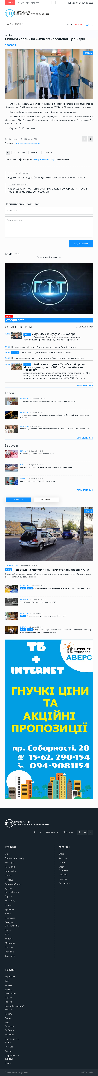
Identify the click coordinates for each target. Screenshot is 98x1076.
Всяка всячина (12, 925)
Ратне (8, 1042)
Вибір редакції (46, 500)
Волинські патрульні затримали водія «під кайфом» (41, 352)
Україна (23, 478)
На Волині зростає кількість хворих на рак (37, 453)
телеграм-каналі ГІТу (43, 159)
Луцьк (7, 1022)
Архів (69, 24)
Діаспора (9, 862)
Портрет (9, 947)
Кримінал (9, 909)
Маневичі (9, 1034)
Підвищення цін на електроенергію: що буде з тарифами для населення (47, 358)
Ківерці (8, 1009)
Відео (87, 24)
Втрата (8, 896)
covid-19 (47, 152)
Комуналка (10, 866)
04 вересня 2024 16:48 (39, 599)
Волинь (23, 451)
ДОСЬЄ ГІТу (18, 500)
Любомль (9, 1030)
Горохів (8, 997)
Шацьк (8, 1063)
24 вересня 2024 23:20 (39, 426)
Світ (7, 981)
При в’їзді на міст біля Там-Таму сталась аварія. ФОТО (51, 569)
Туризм (8, 888)
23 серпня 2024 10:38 (36, 627)
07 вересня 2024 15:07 (39, 585)
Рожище (9, 1046)
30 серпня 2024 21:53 (39, 613)
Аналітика (78, 24)
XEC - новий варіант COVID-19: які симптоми (37, 481)
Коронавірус (11, 871)
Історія (8, 905)
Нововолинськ (12, 1039)
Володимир (10, 993)
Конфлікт (9, 938)
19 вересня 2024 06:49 (36, 478)
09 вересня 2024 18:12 (30, 565)
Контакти (52, 832)
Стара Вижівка (12, 1055)
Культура (23, 627)
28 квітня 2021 (32, 139)
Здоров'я (63, 858)
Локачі (8, 1018)
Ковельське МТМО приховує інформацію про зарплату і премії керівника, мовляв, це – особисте (47, 190)
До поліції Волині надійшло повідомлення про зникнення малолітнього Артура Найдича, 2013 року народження (52, 338)
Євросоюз (10, 976)
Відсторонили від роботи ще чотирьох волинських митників (46, 177)
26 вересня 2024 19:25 (39, 398)
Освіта (62, 862)
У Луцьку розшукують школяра (33, 3)
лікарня (34, 152)
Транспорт (10, 956)
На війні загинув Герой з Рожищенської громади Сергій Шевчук (43, 347)
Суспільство (24, 398)
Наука (8, 913)
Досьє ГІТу (10, 900)
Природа (9, 879)
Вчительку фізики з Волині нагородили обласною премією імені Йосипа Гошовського (54, 429)
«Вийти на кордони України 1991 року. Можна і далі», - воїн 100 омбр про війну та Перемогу (54, 367)
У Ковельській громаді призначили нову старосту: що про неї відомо (48, 401)
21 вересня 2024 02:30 (36, 464)
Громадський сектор (14, 858)
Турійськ (9, 1058)
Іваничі (8, 1001)
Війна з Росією (12, 892)
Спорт (61, 866)
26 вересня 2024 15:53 (39, 412)
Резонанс (9, 951)
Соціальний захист (13, 884)
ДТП (7, 934)
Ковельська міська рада (28, 143)
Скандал (9, 922)
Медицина (10, 943)
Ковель (8, 1013)
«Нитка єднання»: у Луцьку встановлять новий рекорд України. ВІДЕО (61, 588)
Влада (61, 853)
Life (6, 853)
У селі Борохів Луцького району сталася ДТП (38, 602)
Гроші (8, 930)
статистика (19, 152)
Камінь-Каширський (14, 1006)
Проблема (10, 918)
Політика (63, 879)
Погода (8, 875)
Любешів (9, 1026)
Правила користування (16, 1072)
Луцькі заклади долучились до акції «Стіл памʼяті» (47, 616)
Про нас (68, 832)
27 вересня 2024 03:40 (36, 451)
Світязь (8, 1051)
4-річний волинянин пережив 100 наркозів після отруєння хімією (46, 467)
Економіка (63, 870)
